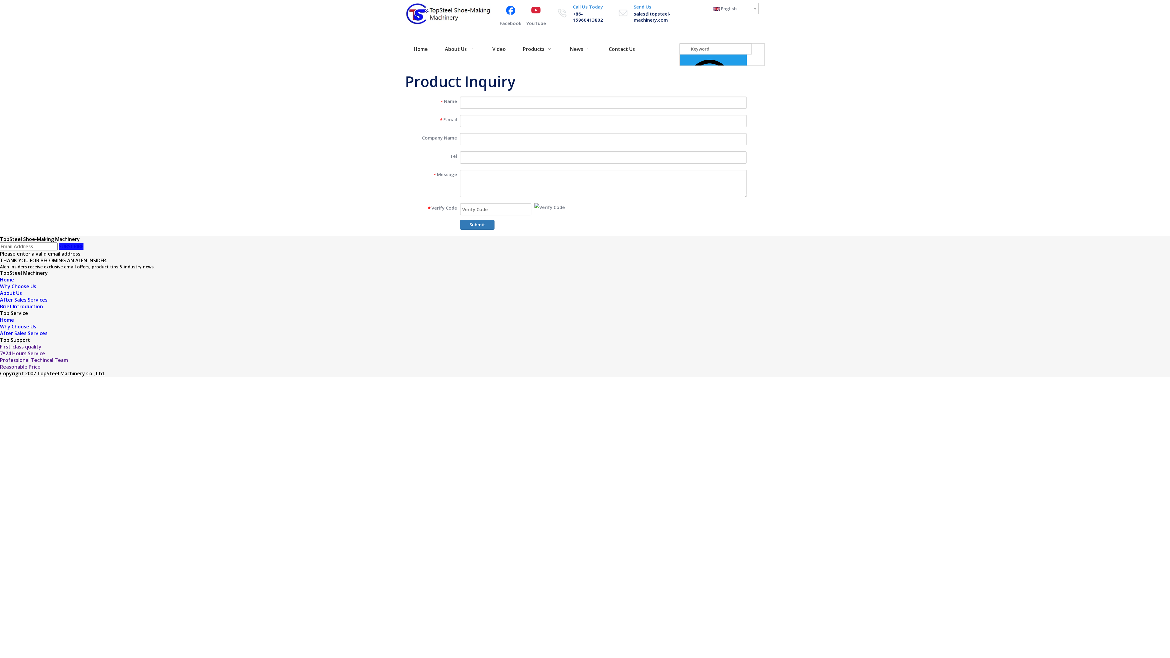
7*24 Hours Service (22, 353)
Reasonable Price (20, 366)
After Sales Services (24, 299)
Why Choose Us (18, 286)
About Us (11, 293)
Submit (477, 225)
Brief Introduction (21, 306)
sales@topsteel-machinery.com (652, 17)
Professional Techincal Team (34, 360)
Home (7, 279)
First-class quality (20, 346)
